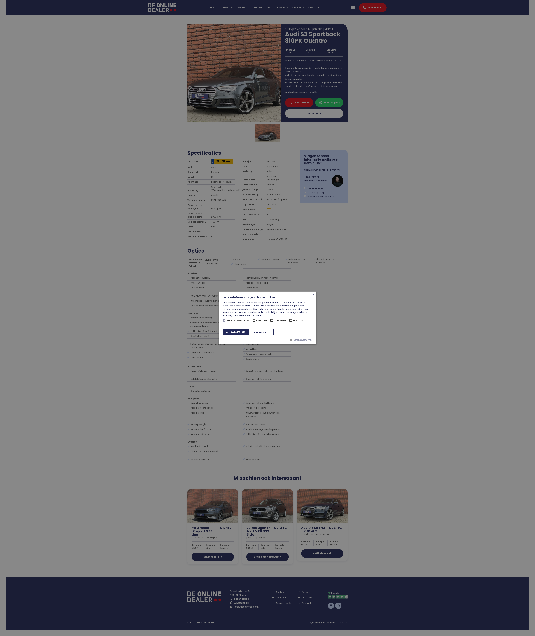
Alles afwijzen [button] (262, 332)
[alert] (267, 318)
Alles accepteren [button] (235, 332)
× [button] (313, 295)
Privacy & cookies (253, 315)
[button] (267, 340)
